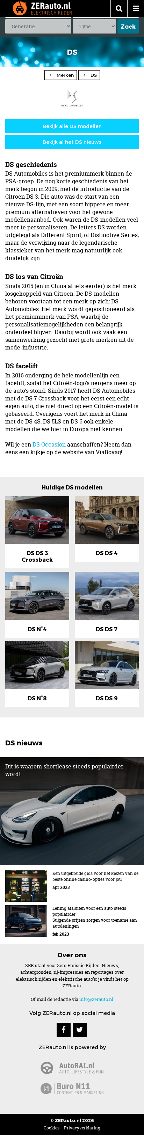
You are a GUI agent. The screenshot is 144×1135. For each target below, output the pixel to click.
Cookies (51, 1128)
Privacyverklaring (82, 1128)
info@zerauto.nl (96, 999)
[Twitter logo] (80, 1030)
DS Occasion (49, 444)
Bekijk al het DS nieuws (72, 142)
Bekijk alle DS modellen (72, 126)
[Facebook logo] (64, 1030)
